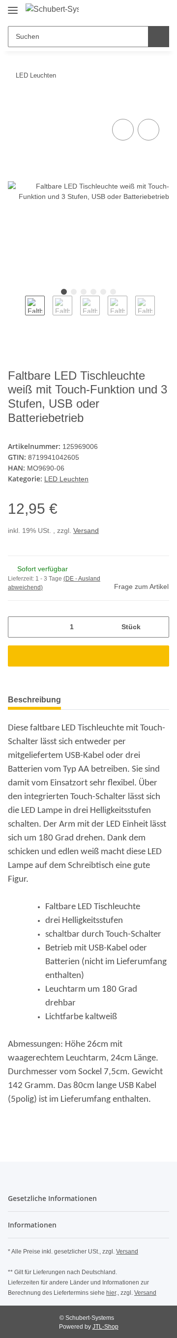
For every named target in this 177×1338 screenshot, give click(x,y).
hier (111, 1292)
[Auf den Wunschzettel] (148, 129)
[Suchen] (158, 36)
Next (163, 313)
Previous (16, 313)
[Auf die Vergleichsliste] (123, 129)
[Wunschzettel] (145, 11)
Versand (86, 530)
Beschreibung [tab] (34, 700)
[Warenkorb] (160, 11)
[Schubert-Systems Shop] (52, 9)
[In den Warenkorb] (16, 105)
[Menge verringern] (19, 627)
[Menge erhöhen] (158, 627)
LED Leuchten (66, 479)
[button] (130, 11)
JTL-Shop (105, 1326)
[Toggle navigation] (13, 6)
